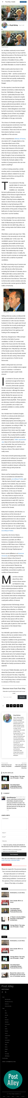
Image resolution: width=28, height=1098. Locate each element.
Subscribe (22, 697)
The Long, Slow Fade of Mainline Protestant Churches (21, 766)
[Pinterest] (14, 705)
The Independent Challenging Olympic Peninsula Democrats (16, 786)
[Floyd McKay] (4, 25)
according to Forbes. (7, 530)
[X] (11, 705)
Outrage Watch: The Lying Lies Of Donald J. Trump (17, 926)
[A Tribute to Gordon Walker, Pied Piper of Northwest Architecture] (5, 919)
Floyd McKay (14, 25)
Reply (8, 810)
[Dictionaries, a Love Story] (5, 894)
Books (3, 920)
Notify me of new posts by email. (10, 851)
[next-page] (5, 932)
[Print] (21, 705)
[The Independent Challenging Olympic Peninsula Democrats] (5, 786)
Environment (4, 976)
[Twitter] (5, 992)
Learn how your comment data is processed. (11, 860)
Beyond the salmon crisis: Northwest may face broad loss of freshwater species (17, 974)
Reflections (4, 896)
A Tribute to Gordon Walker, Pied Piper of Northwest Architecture (18, 918)
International (4, 904)
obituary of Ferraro (20, 138)
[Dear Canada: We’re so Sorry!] (5, 902)
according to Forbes (17, 479)
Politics (3, 780)
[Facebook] (7, 705)
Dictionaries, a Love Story (17, 892)
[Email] (18, 705)
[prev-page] (2, 932)
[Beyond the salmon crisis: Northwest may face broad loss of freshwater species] (5, 975)
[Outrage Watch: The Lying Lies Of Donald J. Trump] (5, 778)
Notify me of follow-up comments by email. (12, 849)
